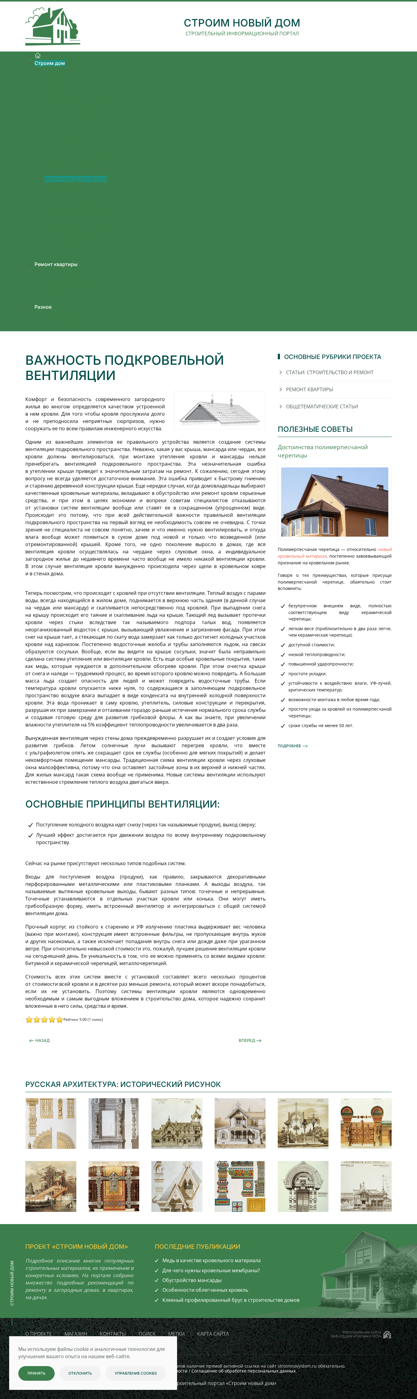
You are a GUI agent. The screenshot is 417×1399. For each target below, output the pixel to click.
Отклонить (80, 1373)
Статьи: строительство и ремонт (330, 372)
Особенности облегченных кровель (205, 1290)
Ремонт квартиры (309, 389)
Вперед (247, 1040)
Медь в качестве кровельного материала (211, 1260)
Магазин (75, 1333)
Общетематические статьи (322, 406)
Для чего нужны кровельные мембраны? (211, 1270)
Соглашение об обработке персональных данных (243, 1371)
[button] (50, 1123)
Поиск (147, 1333)
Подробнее (289, 746)
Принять (36, 1373)
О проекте (38, 1333)
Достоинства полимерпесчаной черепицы (323, 451)
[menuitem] (37, 55)
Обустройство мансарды (192, 1280)
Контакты (113, 1333)
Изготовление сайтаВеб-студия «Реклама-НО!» (356, 1334)
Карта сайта (213, 1333)
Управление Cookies (136, 1373)
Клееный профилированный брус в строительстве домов (230, 1300)
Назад (42, 1040)
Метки (176, 1333)
